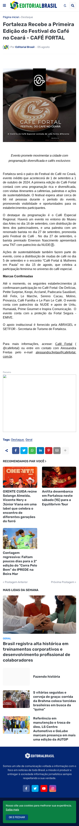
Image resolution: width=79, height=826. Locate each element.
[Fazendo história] (16, 677)
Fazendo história (46, 676)
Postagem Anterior (16, 582)
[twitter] (35, 788)
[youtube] (43, 788)
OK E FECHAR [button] (17, 817)
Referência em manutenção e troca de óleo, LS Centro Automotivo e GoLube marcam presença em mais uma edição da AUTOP (54, 728)
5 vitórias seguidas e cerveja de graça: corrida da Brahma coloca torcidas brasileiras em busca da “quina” (54, 701)
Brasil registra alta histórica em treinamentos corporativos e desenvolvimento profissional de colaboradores (36, 652)
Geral (29, 439)
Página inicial (11, 17)
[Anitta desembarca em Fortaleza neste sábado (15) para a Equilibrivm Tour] (59, 477)
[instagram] (52, 788)
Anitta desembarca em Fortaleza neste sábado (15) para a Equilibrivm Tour (57, 497)
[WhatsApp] (32, 450)
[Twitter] (24, 450)
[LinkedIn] (40, 450)
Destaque (27, 17)
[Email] (57, 450)
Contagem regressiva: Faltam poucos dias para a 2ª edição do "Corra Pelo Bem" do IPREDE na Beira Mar (20, 563)
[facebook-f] (26, 788)
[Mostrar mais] (65, 450)
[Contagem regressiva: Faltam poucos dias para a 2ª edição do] (20, 538)
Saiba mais (12, 809)
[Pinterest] (48, 450)
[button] (4, 5)
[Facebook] (15, 450)
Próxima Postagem (62, 582)
